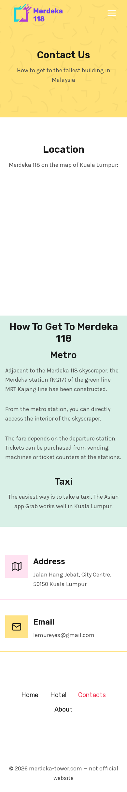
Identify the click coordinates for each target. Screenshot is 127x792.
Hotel (58, 695)
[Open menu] (111, 13)
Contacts (92, 695)
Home (29, 695)
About (63, 709)
